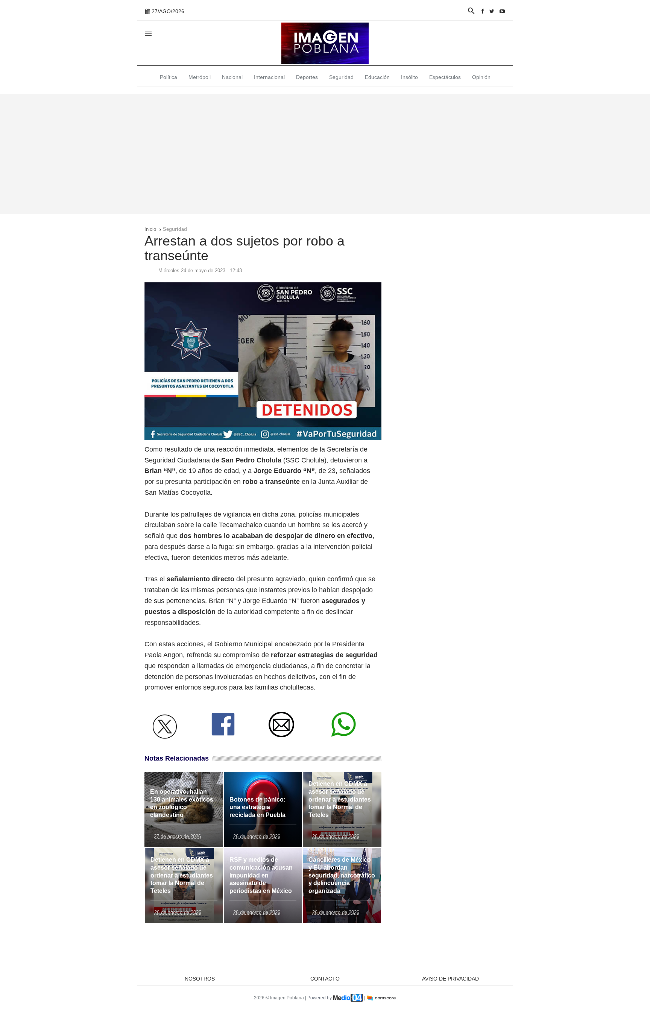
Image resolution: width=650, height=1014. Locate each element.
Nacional (232, 77)
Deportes (307, 77)
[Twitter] (492, 11)
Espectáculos (445, 77)
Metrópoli (199, 77)
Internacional (269, 77)
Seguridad (341, 77)
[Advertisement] (325, 154)
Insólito (409, 77)
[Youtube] (502, 11)
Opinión (481, 77)
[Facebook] (482, 11)
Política (168, 77)
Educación (377, 77)
